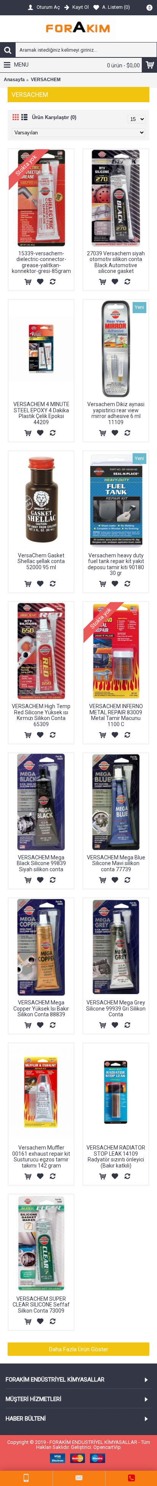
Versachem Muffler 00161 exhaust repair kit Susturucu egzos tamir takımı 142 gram (41, 1156)
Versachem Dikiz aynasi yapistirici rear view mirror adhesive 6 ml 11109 (115, 413)
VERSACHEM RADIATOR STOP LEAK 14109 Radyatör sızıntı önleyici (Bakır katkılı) (116, 1156)
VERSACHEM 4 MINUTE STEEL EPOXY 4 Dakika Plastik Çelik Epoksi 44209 (41, 413)
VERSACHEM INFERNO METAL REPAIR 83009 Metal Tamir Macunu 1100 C (116, 715)
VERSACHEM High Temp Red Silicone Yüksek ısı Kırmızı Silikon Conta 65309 (41, 715)
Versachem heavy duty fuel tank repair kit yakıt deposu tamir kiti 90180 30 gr (116, 564)
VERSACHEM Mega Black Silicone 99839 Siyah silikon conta (41, 863)
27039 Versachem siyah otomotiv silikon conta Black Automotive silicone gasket (116, 262)
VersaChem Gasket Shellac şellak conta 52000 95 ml (41, 561)
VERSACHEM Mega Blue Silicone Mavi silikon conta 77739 (116, 863)
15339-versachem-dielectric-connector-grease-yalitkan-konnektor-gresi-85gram (41, 262)
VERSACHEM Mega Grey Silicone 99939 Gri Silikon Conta (116, 1008)
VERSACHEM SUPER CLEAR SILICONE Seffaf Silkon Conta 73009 (41, 1305)
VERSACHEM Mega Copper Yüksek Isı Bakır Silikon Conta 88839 (41, 1008)
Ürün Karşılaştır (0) (54, 117)
